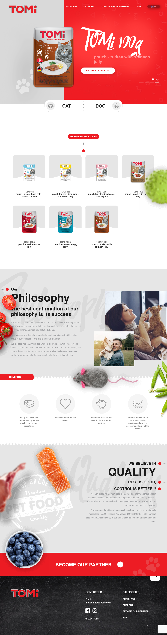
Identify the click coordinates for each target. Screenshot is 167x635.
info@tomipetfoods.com (98, 602)
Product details (95, 66)
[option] (83, 52)
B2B (139, 6)
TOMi (23, 9)
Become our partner (116, 6)
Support (90, 6)
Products (71, 6)
